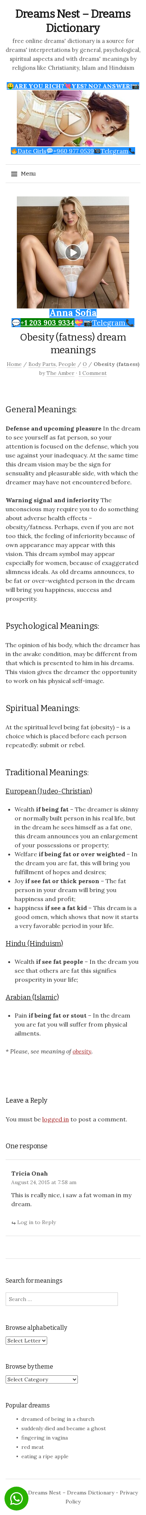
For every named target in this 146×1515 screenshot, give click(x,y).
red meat (32, 1447)
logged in (55, 1119)
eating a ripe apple (45, 1456)
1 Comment (93, 373)
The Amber (60, 373)
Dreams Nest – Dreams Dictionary (71, 1492)
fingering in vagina (44, 1437)
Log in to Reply (36, 1222)
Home (14, 364)
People (67, 364)
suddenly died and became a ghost (63, 1428)
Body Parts (42, 364)
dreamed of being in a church (57, 1419)
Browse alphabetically (36, 1327)
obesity (82, 1051)
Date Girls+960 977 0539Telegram (73, 151)
